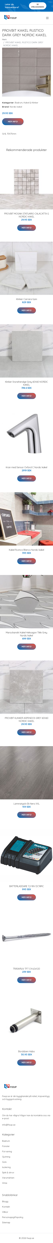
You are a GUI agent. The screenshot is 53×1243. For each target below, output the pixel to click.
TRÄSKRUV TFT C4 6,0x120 (26, 968)
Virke (4, 1183)
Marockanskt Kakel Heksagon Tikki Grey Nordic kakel (26, 634)
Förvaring (7, 1151)
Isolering (6, 1167)
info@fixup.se (8, 1124)
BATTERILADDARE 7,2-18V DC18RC (26, 886)
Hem (4, 39)
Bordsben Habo (26, 1051)
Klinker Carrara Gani (26, 299)
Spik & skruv (8, 1172)
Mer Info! (13, 121)
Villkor (5, 1212)
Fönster (6, 1146)
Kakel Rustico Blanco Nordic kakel (26, 549)
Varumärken (8, 1177)
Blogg (5, 1201)
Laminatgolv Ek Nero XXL (27, 803)
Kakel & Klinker (31, 102)
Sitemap (6, 1222)
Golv (4, 1162)
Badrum (19, 102)
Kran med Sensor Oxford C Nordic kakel (26, 467)
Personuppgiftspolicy (12, 1217)
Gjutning (6, 1156)
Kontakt (6, 1206)
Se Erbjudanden (37, 5)
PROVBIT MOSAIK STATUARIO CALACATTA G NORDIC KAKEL (26, 215)
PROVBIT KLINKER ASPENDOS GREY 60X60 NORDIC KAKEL (26, 719)
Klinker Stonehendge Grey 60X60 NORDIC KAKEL (26, 383)
